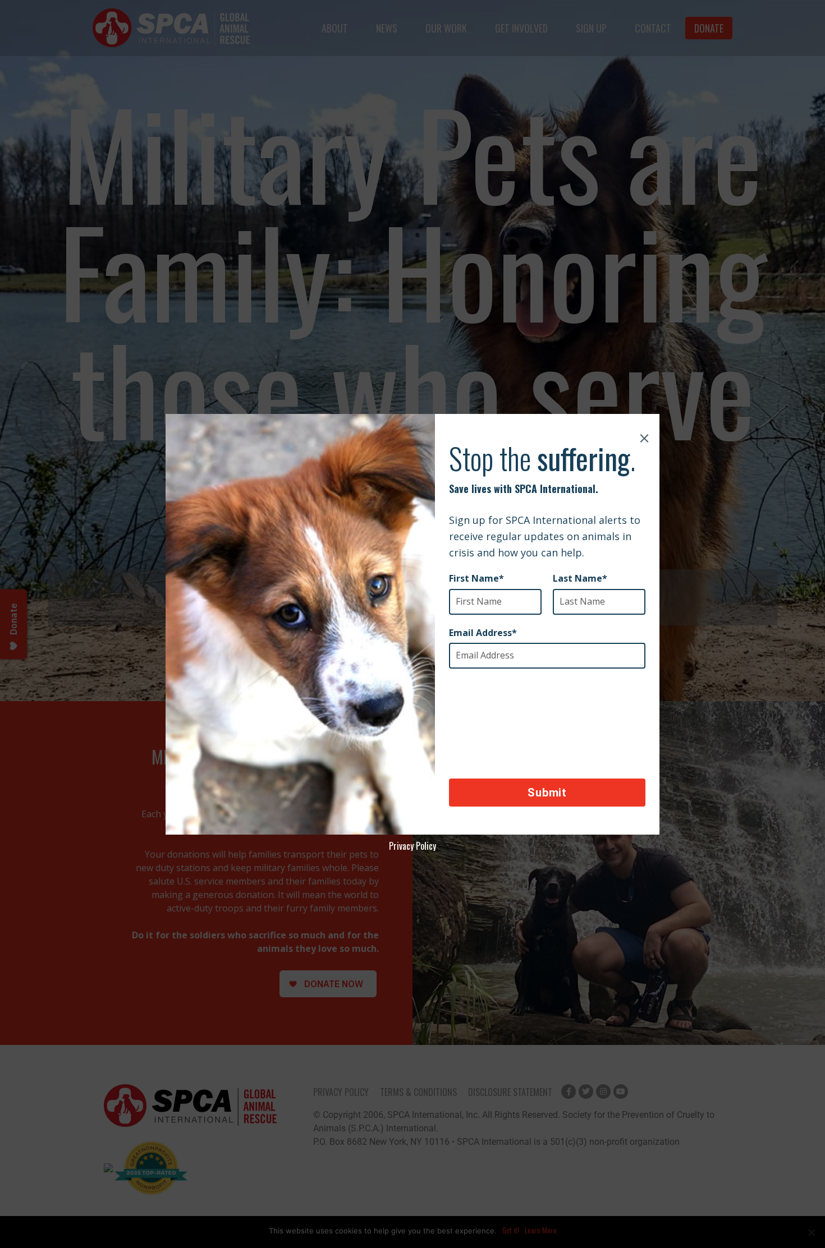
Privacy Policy (412, 846)
